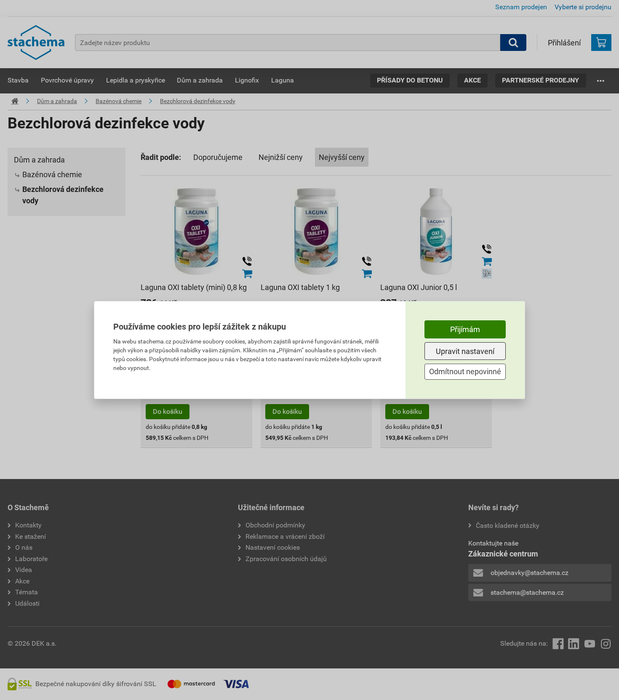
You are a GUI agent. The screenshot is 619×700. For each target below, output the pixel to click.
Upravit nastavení (465, 351)
